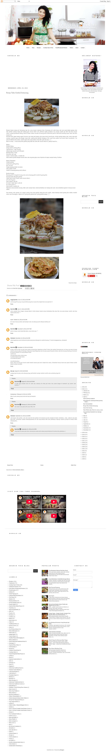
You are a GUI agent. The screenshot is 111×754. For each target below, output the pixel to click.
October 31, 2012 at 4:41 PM (20, 319)
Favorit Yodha (12, 604)
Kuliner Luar (12, 715)
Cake (10, 622)
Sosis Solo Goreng (87, 407)
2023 (83, 452)
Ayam (10, 664)
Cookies (11, 616)
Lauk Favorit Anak (13, 671)
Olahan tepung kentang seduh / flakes (18, 698)
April (84, 396)
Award (10, 706)
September (86, 424)
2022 (83, 450)
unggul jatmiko (14, 299)
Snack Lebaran (12, 736)
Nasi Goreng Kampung (54, 587)
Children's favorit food (14, 650)
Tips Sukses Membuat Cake (55, 648)
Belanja (11, 676)
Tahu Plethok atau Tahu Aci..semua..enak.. (93, 410)
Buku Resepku (12, 680)
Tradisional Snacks (13, 586)
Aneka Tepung (12, 593)
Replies (14, 378)
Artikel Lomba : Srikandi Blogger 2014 (18, 705)
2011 (83, 387)
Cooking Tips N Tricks (14, 585)
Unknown (12, 338)
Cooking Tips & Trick (48, 47)
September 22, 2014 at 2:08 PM (23, 415)
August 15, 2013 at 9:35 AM (28, 381)
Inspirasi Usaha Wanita (14, 669)
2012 (83, 389)
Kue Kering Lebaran (14, 629)
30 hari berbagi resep (14, 602)
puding (10, 703)
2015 (83, 436)
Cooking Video (12, 652)
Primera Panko (12, 733)
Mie (10, 724)
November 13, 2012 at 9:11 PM (23, 338)
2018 (83, 442)
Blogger (62, 750)
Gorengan (11, 643)
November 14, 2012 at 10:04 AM (25, 347)
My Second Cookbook (14, 726)
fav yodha (11, 740)
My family (11, 728)
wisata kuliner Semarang (15, 745)
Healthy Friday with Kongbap (16, 637)
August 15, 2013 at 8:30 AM (21, 371)
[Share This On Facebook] (21, 286)
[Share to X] (30, 288)
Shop (33, 47)
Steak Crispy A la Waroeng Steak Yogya (58, 640)
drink (10, 661)
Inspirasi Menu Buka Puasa (15, 606)
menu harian (12, 744)
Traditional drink (13, 623)
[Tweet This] (23, 286)
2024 (83, 454)
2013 (83, 432)
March (85, 394)
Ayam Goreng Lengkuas (89, 398)
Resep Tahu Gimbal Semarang (90, 406)
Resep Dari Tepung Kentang (16, 699)
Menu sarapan (12, 721)
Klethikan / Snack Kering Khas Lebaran (18, 687)
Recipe (10, 735)
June (84, 417)
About (77, 47)
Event (10, 657)
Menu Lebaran (12, 639)
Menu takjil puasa (13, 630)
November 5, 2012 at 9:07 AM (24, 329)
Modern (11, 599)
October (85, 426)
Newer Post (10, 465)
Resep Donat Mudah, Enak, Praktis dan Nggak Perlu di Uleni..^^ (58, 605)
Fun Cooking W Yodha (14, 713)
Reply (11, 304)
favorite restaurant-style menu (16, 742)
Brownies (11, 678)
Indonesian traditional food (15, 668)
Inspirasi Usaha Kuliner (14, 659)
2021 (83, 448)
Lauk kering (12, 673)
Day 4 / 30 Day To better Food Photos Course (19, 708)
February (85, 392)
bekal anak (11, 632)
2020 (83, 446)
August (85, 421)
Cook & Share (12, 636)
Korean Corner (12, 625)
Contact (82, 47)
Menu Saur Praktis (13, 691)
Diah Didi (12, 309)
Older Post (73, 465)
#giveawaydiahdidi (13, 609)
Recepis (11, 615)
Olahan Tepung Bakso (14, 696)
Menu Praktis (12, 719)
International (12, 685)
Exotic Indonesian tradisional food (17, 641)
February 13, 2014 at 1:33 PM (24, 394)
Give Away (11, 597)
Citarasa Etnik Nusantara (15, 595)
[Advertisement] (41, 71)
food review (12, 620)
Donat (10, 712)
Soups (10, 738)
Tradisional (11, 583)
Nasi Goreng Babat (87, 404)
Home (27, 47)
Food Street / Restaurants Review (17, 588)
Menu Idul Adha (12, 717)
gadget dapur (12, 634)
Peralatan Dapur (13, 675)
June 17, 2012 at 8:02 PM (23, 309)
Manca (10, 618)
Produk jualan (12, 590)
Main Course (12, 689)
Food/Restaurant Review (61, 47)
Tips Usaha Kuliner (13, 701)
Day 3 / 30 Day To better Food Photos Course (19, 710)
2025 (83, 456)
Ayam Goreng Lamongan (55, 631)
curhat (10, 655)
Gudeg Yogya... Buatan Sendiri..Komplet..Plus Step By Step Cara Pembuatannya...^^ (59, 614)
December (86, 430)
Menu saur (11, 722)
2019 (83, 444)
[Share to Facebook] (31, 288)
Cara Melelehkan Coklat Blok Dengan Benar (59, 579)
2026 (83, 458)
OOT (10, 611)
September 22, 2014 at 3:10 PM (29, 429)
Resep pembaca (13, 600)
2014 (83, 434)
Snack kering (12, 646)
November (86, 428)
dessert (11, 648)
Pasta (10, 731)
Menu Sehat (12, 692)
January (85, 390)
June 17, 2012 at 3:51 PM (24, 299)
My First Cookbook (13, 694)
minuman (11, 662)
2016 (83, 438)
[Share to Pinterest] (33, 288)
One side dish (12, 729)
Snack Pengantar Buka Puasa (16, 653)
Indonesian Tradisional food (15, 682)
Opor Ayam (51, 595)
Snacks (11, 613)
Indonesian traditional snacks (16, 684)
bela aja (12, 371)
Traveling (11, 608)
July (84, 419)
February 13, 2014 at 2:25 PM (28, 404)
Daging (11, 666)
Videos (71, 47)
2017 (83, 440)
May (84, 415)
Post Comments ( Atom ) (18, 469)
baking (10, 592)
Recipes (39, 47)
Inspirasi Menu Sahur (14, 645)
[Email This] (26, 288)
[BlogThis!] (28, 288)
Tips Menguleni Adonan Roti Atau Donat (58, 570)
